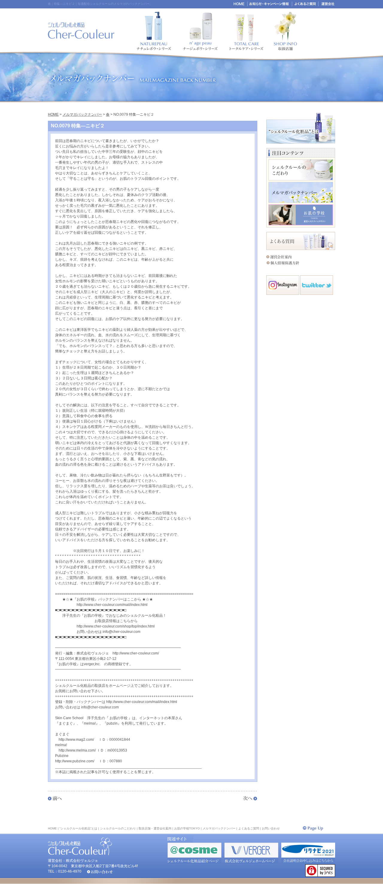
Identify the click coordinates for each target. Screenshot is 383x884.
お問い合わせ (271, 828)
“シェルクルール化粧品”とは (78, 828)
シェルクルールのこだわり (118, 828)
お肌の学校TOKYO (187, 828)
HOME (53, 114)
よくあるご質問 (248, 828)
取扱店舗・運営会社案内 (155, 828)
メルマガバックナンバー (82, 114)
